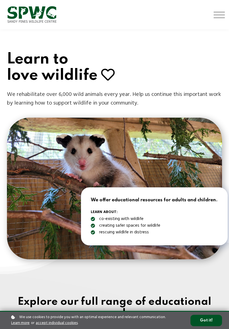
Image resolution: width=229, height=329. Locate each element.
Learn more (20, 323)
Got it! (206, 320)
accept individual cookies (57, 323)
